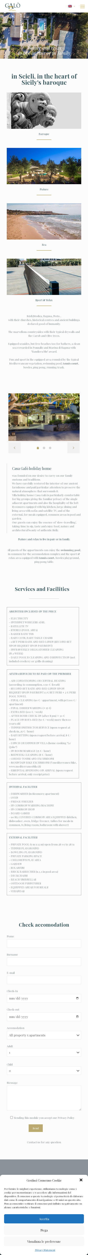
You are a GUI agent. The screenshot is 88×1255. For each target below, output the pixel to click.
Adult (10, 1046)
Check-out (13, 1009)
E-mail (11, 972)
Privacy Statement (45, 1250)
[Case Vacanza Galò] (12, 6)
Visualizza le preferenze (44, 1241)
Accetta (44, 1219)
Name (10, 936)
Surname (12, 954)
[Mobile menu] (82, 6)
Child (10, 1064)
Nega (44, 1230)
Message (12, 1082)
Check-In (12, 991)
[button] (81, 1180)
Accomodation (15, 1028)
